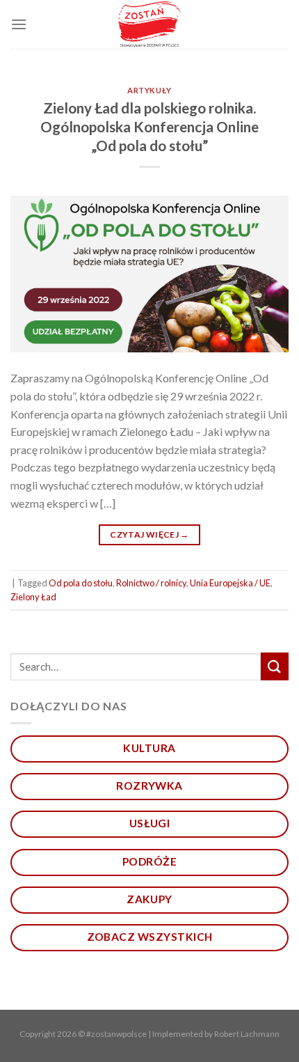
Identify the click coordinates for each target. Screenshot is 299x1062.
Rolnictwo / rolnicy (151, 582)
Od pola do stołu (81, 582)
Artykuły (149, 90)
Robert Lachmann (247, 1034)
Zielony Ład (33, 596)
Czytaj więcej (149, 534)
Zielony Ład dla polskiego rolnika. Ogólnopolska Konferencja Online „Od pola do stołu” (149, 126)
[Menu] (18, 24)
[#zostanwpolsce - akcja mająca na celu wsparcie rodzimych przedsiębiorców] (149, 24)
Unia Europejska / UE (230, 582)
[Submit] (275, 666)
